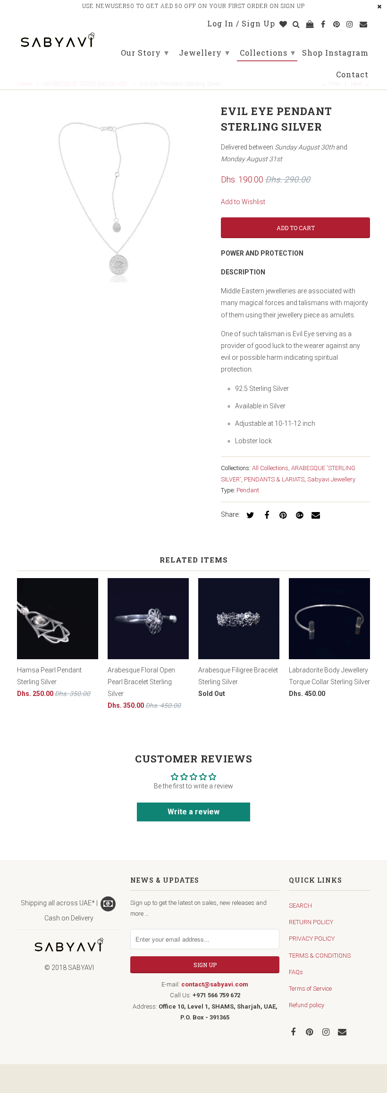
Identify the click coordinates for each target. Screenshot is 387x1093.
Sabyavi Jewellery (331, 479)
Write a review (193, 811)
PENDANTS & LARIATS (274, 479)
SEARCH (300, 905)
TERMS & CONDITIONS (320, 955)
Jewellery (204, 52)
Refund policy (306, 1005)
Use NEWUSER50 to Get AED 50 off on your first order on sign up (193, 5)
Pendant (247, 490)
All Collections (270, 468)
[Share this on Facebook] (265, 515)
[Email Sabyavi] (343, 1031)
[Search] (297, 25)
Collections (267, 52)
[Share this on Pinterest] (281, 515)
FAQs (296, 972)
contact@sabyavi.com (214, 984)
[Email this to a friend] (314, 515)
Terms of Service (310, 988)
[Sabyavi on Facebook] (294, 1031)
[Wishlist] (283, 25)
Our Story (145, 52)
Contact (352, 74)
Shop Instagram (335, 53)
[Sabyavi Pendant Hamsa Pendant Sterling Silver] (114, 198)
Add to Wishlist (243, 202)
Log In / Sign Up (241, 23)
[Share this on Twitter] (248, 515)
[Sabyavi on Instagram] (327, 1031)
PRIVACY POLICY (312, 938)
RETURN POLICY (311, 922)
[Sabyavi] (57, 37)
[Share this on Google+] (297, 515)
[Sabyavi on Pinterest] (310, 1031)
